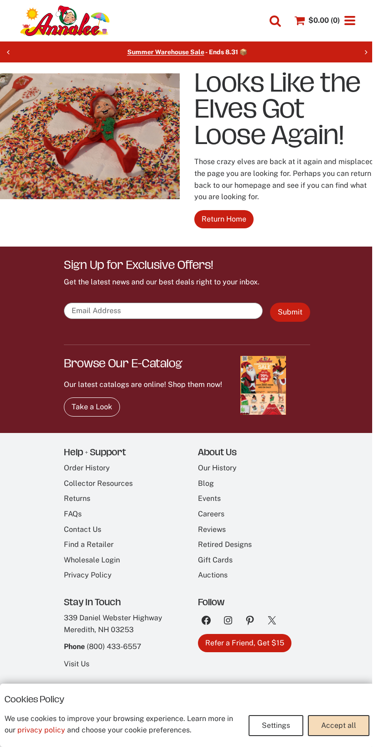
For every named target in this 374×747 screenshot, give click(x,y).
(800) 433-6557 (114, 646)
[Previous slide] (8, 52)
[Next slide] (366, 52)
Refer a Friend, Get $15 (244, 643)
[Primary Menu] (349, 20)
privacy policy (41, 730)
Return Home (224, 219)
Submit (290, 312)
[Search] (275, 21)
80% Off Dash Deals (210, 52)
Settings (276, 725)
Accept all (338, 725)
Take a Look (92, 406)
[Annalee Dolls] (64, 20)
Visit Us (76, 663)
